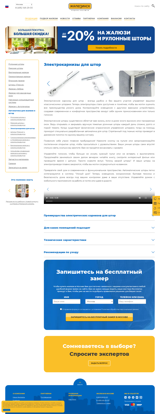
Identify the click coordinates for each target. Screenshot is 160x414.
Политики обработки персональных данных (120, 309)
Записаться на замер (17, 168)
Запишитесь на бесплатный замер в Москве (99, 317)
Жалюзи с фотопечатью (19, 106)
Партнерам (89, 18)
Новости (65, 18)
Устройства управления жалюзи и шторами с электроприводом (20, 153)
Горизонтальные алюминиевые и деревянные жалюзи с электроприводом (23, 140)
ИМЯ (66, 297)
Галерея (12, 163)
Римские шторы (15, 68)
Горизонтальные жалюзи (19, 76)
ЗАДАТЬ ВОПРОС (99, 363)
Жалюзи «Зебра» (16, 89)
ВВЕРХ (80, 384)
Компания (102, 18)
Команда (16, 400)
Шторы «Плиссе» (16, 85)
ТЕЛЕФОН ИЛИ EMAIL (132, 297)
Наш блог (72, 399)
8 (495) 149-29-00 (24, 8)
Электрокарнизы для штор (22, 128)
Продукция (31, 18)
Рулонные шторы (16, 64)
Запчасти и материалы (18, 159)
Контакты (129, 18)
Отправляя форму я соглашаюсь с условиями (100, 309)
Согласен (7, 410)
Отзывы (76, 18)
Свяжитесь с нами (103, 403)
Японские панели (16, 81)
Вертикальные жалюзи (18, 72)
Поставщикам (46, 397)
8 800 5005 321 (102, 397)
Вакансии (116, 18)
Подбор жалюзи (49, 18)
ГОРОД (99, 297)
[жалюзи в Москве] (80, 8)
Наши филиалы (19, 397)
